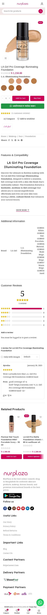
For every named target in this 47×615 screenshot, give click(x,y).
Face (21, 136)
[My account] (41, 3)
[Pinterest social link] (15, 140)
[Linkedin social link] (18, 140)
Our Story (7, 522)
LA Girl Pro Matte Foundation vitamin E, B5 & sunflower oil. (33, 439)
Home (3, 136)
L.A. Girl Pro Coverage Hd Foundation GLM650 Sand (20, 376)
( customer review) (21, 113)
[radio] (4, 81)
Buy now (37, 98)
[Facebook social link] (9, 140)
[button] (22, 106)
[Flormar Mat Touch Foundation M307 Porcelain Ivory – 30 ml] (11, 424)
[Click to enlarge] (6, 58)
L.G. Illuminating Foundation (15, 76)
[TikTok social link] (32, 508)
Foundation (30, 136)
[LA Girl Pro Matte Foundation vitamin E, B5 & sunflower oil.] (33, 424)
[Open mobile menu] (3, 3)
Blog (5, 549)
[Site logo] (22, 3)
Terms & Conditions (11, 535)
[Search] (40, 11)
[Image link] (15, 473)
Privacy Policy (9, 526)
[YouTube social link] (18, 508)
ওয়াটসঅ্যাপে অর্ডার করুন (24, 106)
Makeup (12, 136)
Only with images (12, 357)
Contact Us (7, 553)
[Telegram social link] (21, 140)
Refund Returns (10, 530)
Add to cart (20, 98)
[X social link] (12, 140)
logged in (17, 337)
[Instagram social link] (14, 508)
